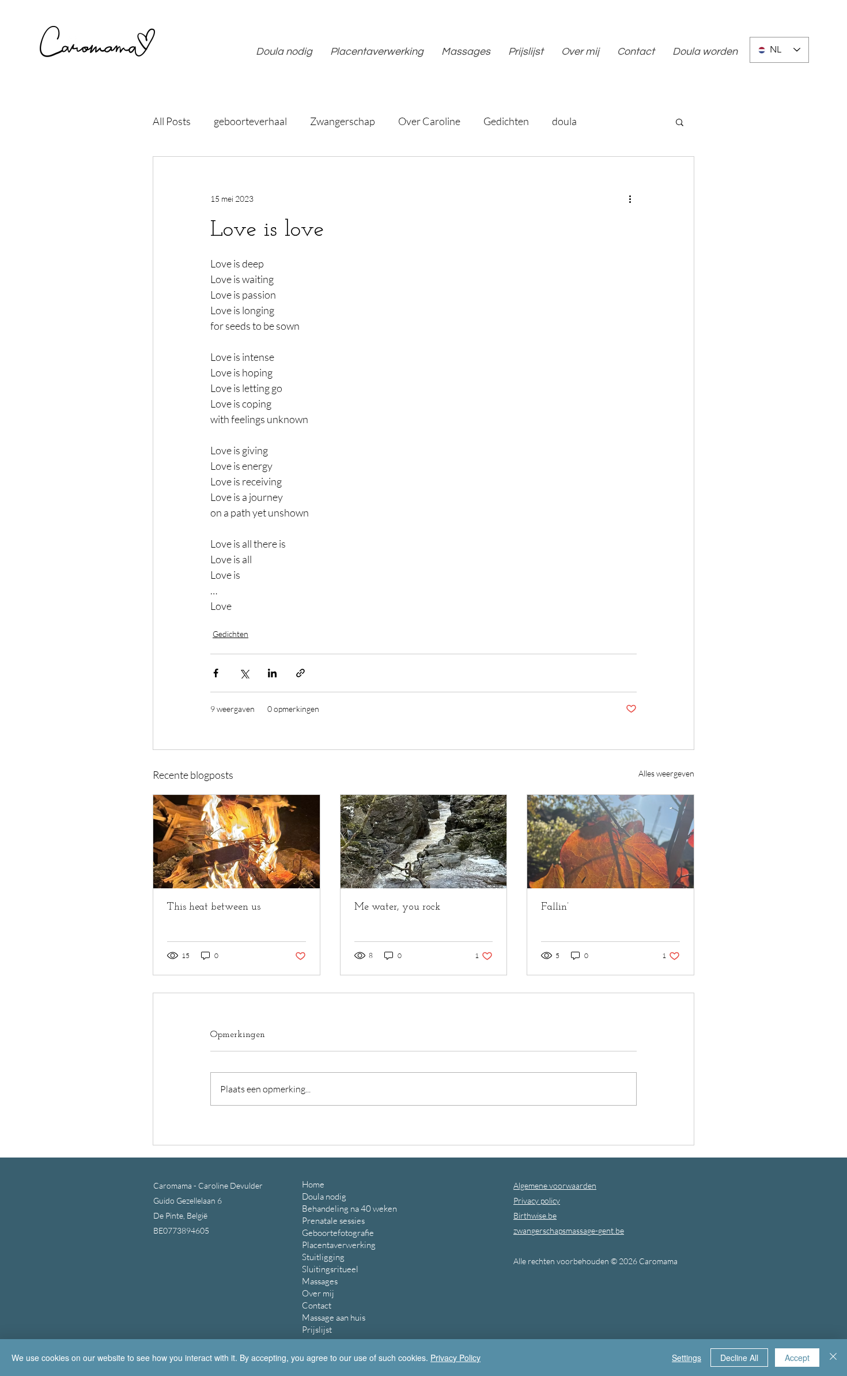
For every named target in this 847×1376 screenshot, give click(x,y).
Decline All (739, 1357)
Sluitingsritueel (330, 1269)
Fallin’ (555, 907)
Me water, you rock (397, 907)
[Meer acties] (630, 198)
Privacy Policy (455, 1357)
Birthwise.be (535, 1215)
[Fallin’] (610, 841)
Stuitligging (323, 1256)
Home (313, 1184)
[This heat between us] (236, 841)
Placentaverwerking (339, 1244)
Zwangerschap (342, 121)
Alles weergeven (666, 773)
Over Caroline (429, 121)
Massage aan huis (333, 1317)
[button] (679, 121)
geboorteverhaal (250, 121)
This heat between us (213, 907)
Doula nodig (324, 1196)
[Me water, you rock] (424, 841)
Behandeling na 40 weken (349, 1208)
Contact (316, 1305)
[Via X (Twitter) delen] (244, 673)
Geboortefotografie (338, 1232)
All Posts (172, 121)
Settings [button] (686, 1357)
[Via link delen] (300, 673)
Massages (320, 1281)
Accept (797, 1357)
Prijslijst (317, 1329)
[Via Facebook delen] (215, 673)
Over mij (318, 1293)
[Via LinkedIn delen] (272, 673)
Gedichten (506, 121)
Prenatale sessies (333, 1220)
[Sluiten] (833, 1357)
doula (564, 121)
